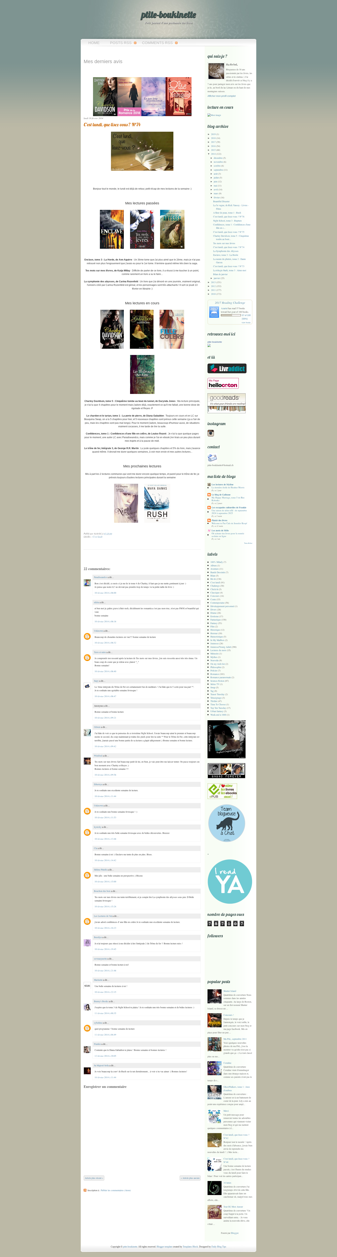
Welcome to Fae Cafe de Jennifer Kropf (229, 523)
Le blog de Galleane (221, 494)
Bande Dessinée (217, 572)
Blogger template (164, 1246)
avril (216, 189)
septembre (218, 169)
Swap (212, 687)
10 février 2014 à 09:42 (105, 746)
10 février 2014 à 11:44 (105, 796)
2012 (213, 286)
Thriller (213, 701)
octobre (217, 165)
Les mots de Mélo (220, 530)
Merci (226, 1110)
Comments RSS (157, 43)
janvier (217, 278)
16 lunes (227, 1182)
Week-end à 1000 (218, 714)
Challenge (215, 585)
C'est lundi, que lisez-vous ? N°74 (112, 124)
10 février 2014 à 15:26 (105, 906)
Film (212, 626)
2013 (213, 282)
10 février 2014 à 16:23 (105, 927)
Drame (213, 612)
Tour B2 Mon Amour (233, 1206)
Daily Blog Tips (218, 1246)
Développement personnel (222, 606)
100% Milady (216, 562)
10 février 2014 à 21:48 (105, 970)
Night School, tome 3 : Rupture (227, 220)
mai (215, 185)
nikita (96, 602)
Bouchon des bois (102, 891)
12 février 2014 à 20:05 (105, 1055)
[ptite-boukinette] (209, 346)
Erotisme (214, 616)
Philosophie (215, 667)
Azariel (224, 308)
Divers (213, 609)
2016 (213, 146)
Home (94, 43)
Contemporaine (217, 602)
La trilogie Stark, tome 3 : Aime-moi (229, 270)
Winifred (98, 755)
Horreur (214, 633)
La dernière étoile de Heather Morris (228, 487)
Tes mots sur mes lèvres (224, 243)
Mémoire (214, 653)
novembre (218, 161)
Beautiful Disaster (221, 201)
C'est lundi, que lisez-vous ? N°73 (228, 266)
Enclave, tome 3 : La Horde (225, 254)
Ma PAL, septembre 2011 (235, 1038)
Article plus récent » (94, 1178)
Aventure (214, 568)
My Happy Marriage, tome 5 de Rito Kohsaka (228, 499)
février (217, 197)
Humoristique (216, 636)
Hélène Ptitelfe (100, 869)
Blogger (234, 1232)
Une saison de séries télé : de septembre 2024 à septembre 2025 (229, 512)
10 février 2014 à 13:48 (105, 838)
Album (213, 565)
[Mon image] (214, 115)
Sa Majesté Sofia (101, 1065)
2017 (213, 141)
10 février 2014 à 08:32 (105, 642)
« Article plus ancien (190, 1178)
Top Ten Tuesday (218, 707)
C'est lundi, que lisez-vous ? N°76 (228, 216)
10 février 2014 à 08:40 (105, 671)
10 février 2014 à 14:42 (105, 860)
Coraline (227, 1062)
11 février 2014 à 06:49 (105, 1034)
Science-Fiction (217, 680)
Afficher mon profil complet (222, 96)
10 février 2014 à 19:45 (105, 949)
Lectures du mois (218, 650)
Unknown (98, 630)
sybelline (98, 1022)
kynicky (97, 826)
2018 (213, 138)
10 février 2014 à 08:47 (105, 696)
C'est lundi (97, 536)
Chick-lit (214, 589)
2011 (213, 290)
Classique (214, 592)
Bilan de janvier (220, 274)
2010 (213, 293)
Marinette (98, 979)
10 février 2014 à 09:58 (105, 774)
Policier (213, 670)
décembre (218, 157)
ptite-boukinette (168, 14)
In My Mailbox (217, 640)
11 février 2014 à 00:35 (105, 1013)
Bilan (212, 575)
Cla (95, 848)
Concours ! (228, 1014)
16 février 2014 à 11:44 (105, 1077)
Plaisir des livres (219, 520)
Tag (212, 690)
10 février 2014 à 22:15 (105, 991)
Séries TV (214, 684)
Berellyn (98, 937)
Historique (215, 629)
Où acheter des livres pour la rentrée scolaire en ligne (228, 535)
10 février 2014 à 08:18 (105, 621)
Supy (96, 680)
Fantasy (213, 623)
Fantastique (215, 619)
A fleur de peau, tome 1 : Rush (227, 212)
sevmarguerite (100, 958)
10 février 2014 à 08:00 (105, 592)
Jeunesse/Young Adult (220, 646)
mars (216, 193)
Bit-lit (213, 578)
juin (215, 181)
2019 (213, 134)
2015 (213, 149)
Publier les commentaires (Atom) (116, 1190)
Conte (213, 599)
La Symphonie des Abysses (226, 251)
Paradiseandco (100, 577)
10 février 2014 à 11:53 (105, 817)
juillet (216, 177)
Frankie (97, 1043)
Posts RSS (121, 43)
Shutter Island (229, 991)
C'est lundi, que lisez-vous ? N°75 (228, 231)
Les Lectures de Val (103, 916)
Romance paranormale (220, 677)
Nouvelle (214, 660)
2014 (213, 153)
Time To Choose (218, 704)
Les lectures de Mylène (222, 484)
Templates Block (190, 1246)
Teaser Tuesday (217, 694)
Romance (214, 674)
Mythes (213, 657)
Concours (214, 595)
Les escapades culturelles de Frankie (229, 507)
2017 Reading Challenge (230, 302)
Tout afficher (248, 543)
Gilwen (97, 727)
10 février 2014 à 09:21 (105, 717)
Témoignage (216, 697)
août (216, 173)
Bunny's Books (101, 1001)
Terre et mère (100, 652)
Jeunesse (214, 643)
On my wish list (217, 663)
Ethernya (98, 784)
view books (246, 322)
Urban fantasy (216, 711)
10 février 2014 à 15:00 (105, 881)
